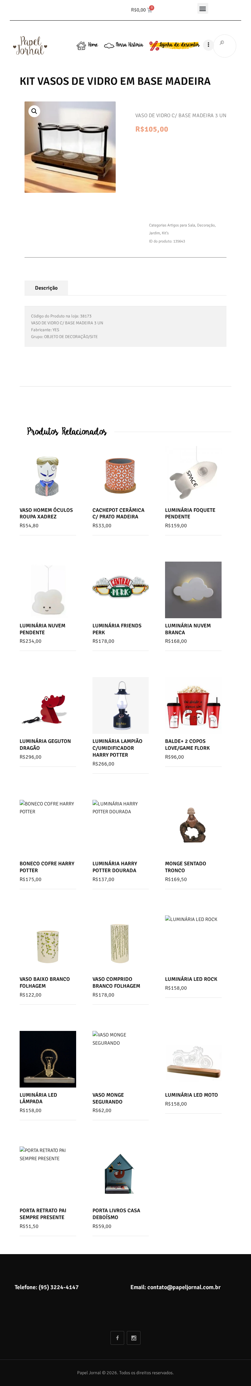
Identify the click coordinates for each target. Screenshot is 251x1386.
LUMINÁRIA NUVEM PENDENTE (42, 629)
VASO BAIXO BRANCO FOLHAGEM (45, 982)
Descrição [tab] (46, 288)
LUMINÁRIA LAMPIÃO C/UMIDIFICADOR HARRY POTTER (117, 748)
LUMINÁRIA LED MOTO (191, 1095)
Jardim (154, 233)
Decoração (206, 225)
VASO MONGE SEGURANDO (108, 1098)
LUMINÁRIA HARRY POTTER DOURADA (114, 867)
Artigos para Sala (181, 225)
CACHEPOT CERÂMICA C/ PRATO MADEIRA (118, 513)
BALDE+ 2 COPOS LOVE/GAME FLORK (187, 744)
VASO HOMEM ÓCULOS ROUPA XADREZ (46, 513)
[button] (202, 8)
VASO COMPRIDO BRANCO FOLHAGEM (116, 982)
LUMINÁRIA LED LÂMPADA (38, 1098)
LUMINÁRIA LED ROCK (191, 979)
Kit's (165, 233)
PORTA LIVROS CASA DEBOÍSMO (116, 1214)
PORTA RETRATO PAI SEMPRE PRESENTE (43, 1214)
